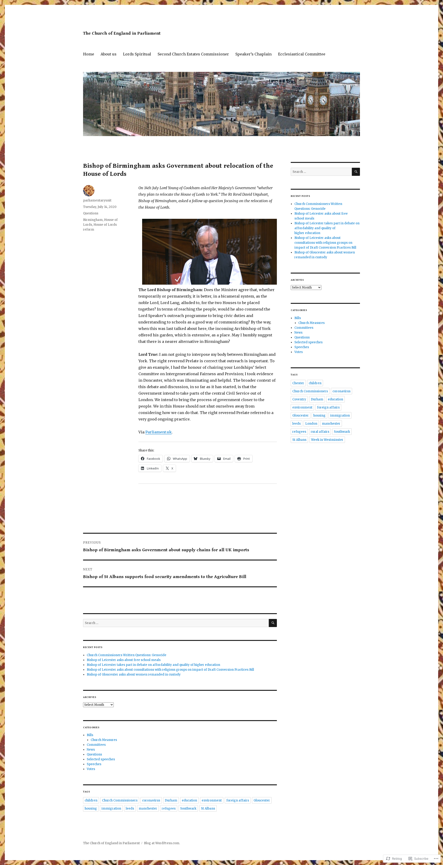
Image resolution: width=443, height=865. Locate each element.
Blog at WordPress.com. (162, 843)
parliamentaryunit (97, 200)
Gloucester (262, 800)
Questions (90, 213)
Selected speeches (101, 759)
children (91, 800)
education (189, 800)
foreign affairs (237, 800)
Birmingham (93, 220)
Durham (171, 800)
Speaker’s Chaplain (253, 54)
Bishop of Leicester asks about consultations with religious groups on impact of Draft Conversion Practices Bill (170, 670)
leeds (130, 808)
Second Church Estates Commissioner (193, 54)
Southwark (188, 808)
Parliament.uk (158, 432)
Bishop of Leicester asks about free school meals (124, 660)
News (91, 750)
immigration (111, 808)
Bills (90, 735)
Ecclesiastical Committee (301, 54)
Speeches (94, 764)
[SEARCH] (273, 623)
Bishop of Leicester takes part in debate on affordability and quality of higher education (153, 665)
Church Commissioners (120, 800)
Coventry (299, 399)
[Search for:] (176, 623)
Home (88, 54)
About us (109, 54)
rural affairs (320, 432)
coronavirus (151, 800)
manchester (148, 808)
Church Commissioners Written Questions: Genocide (126, 655)
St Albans (208, 808)
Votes (91, 769)
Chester (298, 383)
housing (91, 808)
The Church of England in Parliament (122, 33)
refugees (169, 808)
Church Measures (104, 740)
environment (212, 800)
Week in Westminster (327, 440)
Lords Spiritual (137, 54)
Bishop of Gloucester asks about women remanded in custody (134, 674)
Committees (96, 745)
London (311, 424)
